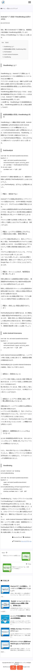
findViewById (7, 51)
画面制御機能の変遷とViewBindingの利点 (14, 49)
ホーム (3, 8)
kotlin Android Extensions (10, 54)
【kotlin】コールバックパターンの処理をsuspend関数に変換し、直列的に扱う (20, 603)
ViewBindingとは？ (8, 46)
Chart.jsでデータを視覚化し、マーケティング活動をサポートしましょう (20, 588)
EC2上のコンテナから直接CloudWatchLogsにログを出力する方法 (20, 644)
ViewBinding (7, 57)
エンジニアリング (13, 8)
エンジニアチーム (26, 541)
